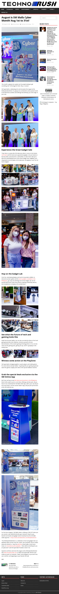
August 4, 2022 (7, 24)
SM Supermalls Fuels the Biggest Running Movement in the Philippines (52, 69)
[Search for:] (49, 18)
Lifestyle (35, 9)
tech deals (4, 155)
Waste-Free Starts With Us (51, 60)
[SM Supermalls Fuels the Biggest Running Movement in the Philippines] (43, 70)
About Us (23, 580)
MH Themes (38, 592)
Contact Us (4, 12)
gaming (20, 544)
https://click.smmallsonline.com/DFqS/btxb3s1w (23, 537)
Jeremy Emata (16, 24)
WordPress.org (5, 588)
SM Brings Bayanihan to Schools (50, 52)
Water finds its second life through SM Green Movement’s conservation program (52, 80)
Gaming (23, 24)
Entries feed (4, 583)
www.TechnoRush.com (46, 93)
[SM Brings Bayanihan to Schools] (43, 53)
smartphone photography (13, 546)
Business (44, 9)
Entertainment (25, 9)
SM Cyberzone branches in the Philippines (25, 380)
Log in (3, 580)
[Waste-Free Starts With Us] (43, 62)
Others (51, 9)
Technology (9, 9)
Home (2, 9)
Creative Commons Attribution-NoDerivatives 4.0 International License (48, 97)
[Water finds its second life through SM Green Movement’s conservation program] (43, 80)
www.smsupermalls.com (10, 552)
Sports (17, 9)
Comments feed (5, 585)
